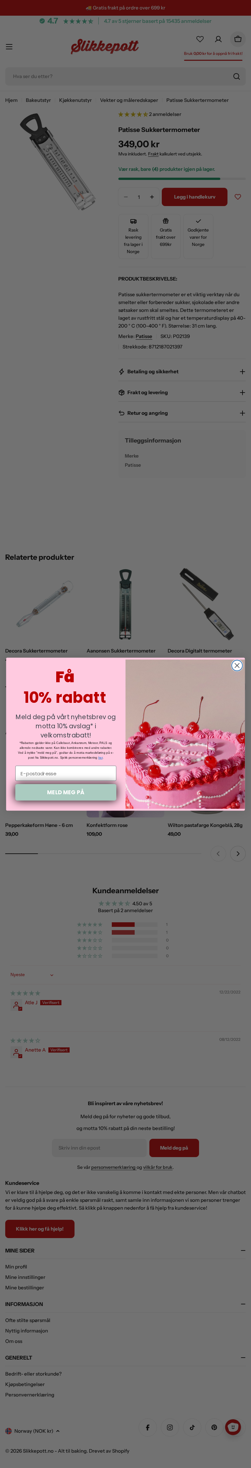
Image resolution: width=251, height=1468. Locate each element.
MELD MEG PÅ (65, 792)
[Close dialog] (237, 665)
